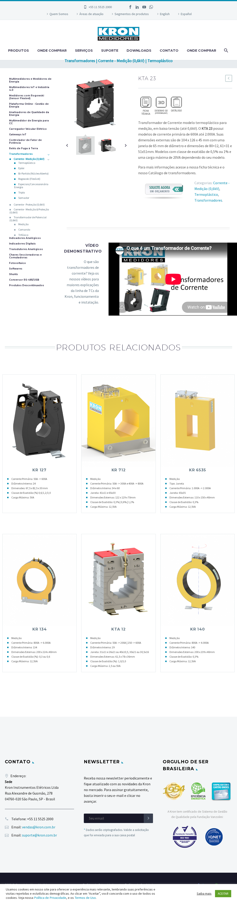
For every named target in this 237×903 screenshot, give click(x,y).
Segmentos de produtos (132, 14)
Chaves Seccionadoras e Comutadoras (25, 256)
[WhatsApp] (151, 7)
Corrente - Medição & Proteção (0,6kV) (29, 211)
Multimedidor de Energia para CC (29, 122)
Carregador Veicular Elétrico (28, 129)
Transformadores (208, 200)
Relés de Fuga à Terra (23, 148)
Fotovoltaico (17, 263)
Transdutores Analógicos (26, 249)
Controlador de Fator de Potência (25, 141)
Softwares (15, 268)
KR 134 (39, 629)
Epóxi (21, 168)
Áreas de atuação (91, 14)
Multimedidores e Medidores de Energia (30, 80)
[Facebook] (130, 7)
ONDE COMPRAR (52, 50)
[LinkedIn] (137, 7)
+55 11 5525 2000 (100, 7)
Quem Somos (59, 14)
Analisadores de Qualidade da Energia (29, 114)
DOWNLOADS (139, 50)
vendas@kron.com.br (38, 827)
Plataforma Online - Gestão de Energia (29, 105)
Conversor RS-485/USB (24, 280)
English (165, 14)
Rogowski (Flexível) (29, 179)
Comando (24, 229)
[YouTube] (144, 7)
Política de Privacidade (50, 898)
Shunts (13, 274)
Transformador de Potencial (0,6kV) (28, 218)
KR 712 (119, 470)
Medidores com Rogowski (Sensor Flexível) (26, 97)
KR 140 (197, 629)
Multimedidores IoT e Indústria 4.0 (29, 89)
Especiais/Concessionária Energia (31, 185)
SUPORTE (109, 50)
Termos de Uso (85, 898)
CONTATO (169, 50)
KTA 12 (118, 629)
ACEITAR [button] (223, 894)
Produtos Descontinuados (26, 285)
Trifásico (23, 235)
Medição (23, 224)
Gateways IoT (17, 134)
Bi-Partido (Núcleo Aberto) (33, 173)
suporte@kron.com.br (39, 835)
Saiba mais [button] (204, 893)
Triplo (21, 192)
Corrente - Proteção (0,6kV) (29, 204)
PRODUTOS (18, 50)
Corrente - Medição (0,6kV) (29, 159)
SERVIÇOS (84, 50)
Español (186, 14)
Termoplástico (206, 194)
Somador (23, 198)
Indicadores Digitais (22, 243)
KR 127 (39, 470)
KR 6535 (197, 470)
